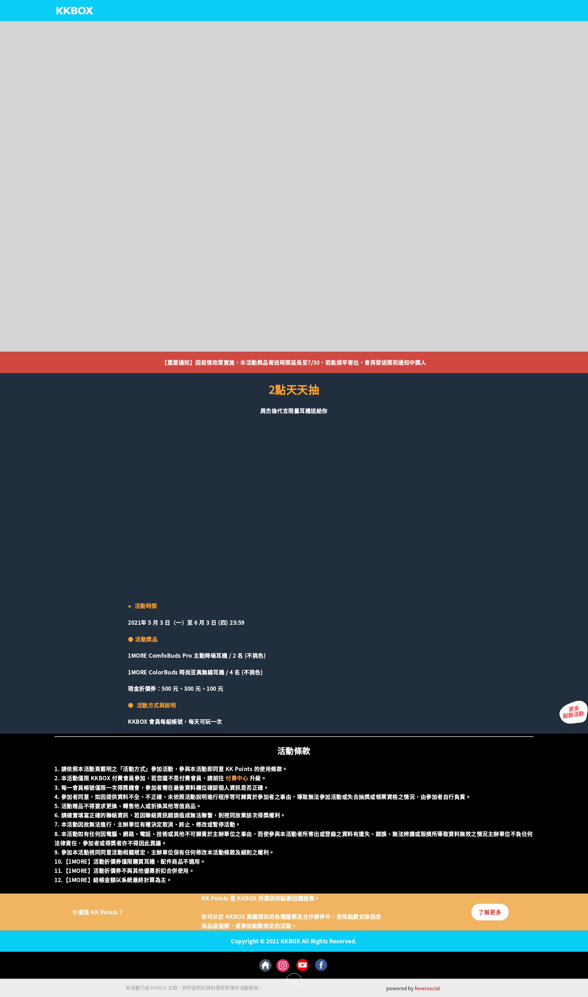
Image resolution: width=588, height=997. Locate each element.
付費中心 (237, 778)
